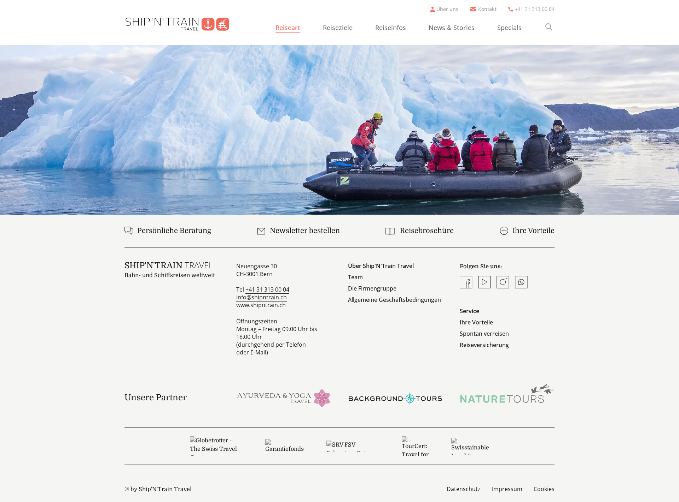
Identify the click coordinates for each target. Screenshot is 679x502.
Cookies (544, 489)
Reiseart (287, 27)
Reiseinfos (390, 27)
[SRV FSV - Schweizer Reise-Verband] (352, 446)
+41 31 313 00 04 (535, 9)
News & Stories (452, 27)
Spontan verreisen (484, 333)
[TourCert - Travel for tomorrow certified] (415, 446)
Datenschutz (464, 489)
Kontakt (487, 9)
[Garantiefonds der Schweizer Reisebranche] (284, 446)
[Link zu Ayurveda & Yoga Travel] (283, 397)
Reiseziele (338, 27)
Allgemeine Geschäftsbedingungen (394, 300)
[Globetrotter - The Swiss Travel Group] (216, 446)
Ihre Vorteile (476, 322)
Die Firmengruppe (372, 288)
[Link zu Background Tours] (395, 397)
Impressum (507, 489)
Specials (509, 27)
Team (355, 277)
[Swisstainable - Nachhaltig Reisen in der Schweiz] (470, 446)
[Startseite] (183, 22)
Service (469, 311)
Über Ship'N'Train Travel (381, 266)
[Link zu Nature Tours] (507, 393)
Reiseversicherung (484, 345)
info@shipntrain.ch (261, 297)
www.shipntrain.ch (261, 305)
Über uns (447, 9)
